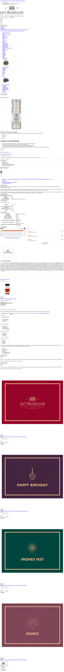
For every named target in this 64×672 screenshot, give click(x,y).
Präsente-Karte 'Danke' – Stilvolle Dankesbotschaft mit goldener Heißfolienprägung (13, 659)
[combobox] (5, 17)
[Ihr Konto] (1, 24)
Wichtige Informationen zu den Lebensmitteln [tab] (9, 182)
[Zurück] (1, 305)
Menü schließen (4, 25)
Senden (11, 314)
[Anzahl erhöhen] (8, 159)
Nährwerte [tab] (4, 181)
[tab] (27, 179)
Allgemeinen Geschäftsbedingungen (43, 313)
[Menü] (1, 19)
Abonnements (19, 29)
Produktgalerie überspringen (4, 279)
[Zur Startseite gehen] (11, 16)
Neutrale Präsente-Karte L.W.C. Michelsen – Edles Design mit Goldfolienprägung (13, 436)
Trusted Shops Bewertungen (7, 183)
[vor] (4, 305)
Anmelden (2, 27)
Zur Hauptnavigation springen (20, 0)
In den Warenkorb (3, 304)
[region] (32, 116)
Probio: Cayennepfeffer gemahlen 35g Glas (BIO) (8, 298)
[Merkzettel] (1, 22)
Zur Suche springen (12, 0)
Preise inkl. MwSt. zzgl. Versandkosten (6, 303)
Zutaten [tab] (3, 180)
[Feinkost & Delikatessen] (6, 66)
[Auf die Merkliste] (2, 297)
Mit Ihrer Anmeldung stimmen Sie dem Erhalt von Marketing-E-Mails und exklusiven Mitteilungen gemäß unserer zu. (26, 313)
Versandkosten (18, 345)
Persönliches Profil (7, 29)
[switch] (3, 668)
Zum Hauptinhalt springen (4, 0)
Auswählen (2, 443)
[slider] (32, 305)
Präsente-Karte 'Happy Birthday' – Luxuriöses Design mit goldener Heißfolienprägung (14, 511)
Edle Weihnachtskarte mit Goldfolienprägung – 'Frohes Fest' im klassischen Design (13, 585)
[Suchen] (11, 17)
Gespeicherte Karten (25, 29)
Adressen (11, 29)
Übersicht (2, 29)
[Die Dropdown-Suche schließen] (13, 17)
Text (1, 441)
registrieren (4, 28)
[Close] (1, 357)
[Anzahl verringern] (2, 159)
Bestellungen (15, 29)
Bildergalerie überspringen (4, 97)
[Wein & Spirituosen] (6, 83)
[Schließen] (0, 671)
